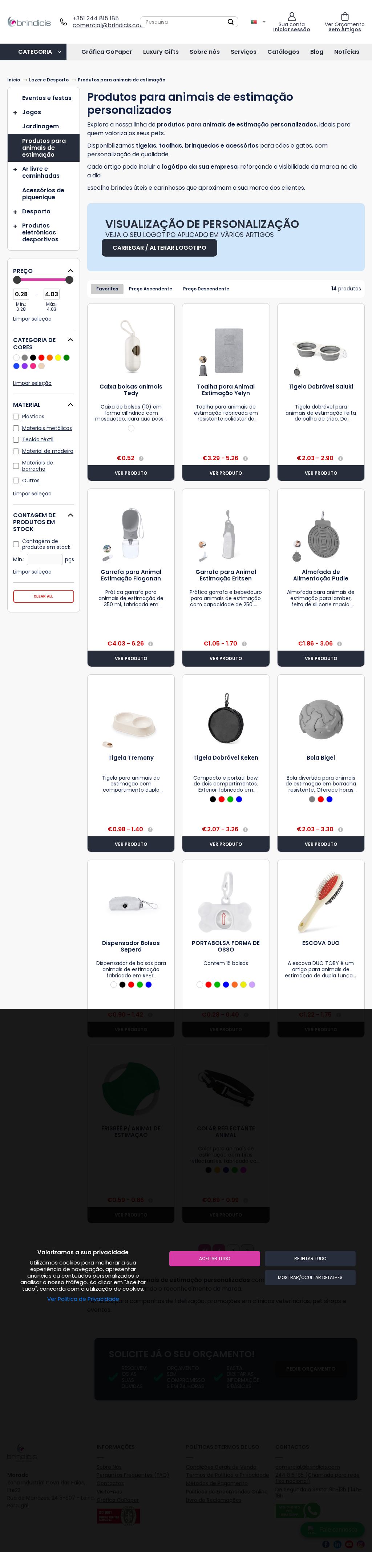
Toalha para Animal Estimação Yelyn (226, 390)
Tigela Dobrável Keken (225, 757)
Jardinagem (40, 126)
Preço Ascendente (150, 289)
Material (27, 405)
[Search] (230, 21)
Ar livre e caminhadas (41, 172)
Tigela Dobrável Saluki (320, 386)
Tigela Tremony (131, 757)
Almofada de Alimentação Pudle (320, 575)
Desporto (36, 211)
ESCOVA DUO (321, 943)
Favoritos (107, 289)
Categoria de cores (34, 344)
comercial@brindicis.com (106, 25)
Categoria (35, 52)
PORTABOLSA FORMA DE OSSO (226, 946)
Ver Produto (131, 473)
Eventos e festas (47, 98)
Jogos (31, 112)
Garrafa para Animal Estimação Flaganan (131, 575)
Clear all (43, 596)
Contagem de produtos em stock (34, 522)
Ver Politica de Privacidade (83, 1299)
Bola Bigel (321, 757)
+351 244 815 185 (96, 18)
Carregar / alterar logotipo (159, 248)
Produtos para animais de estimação (44, 148)
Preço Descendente (206, 289)
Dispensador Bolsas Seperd (131, 946)
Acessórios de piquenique (43, 193)
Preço (23, 271)
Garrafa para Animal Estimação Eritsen (225, 575)
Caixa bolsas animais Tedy (131, 390)
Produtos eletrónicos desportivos (40, 232)
